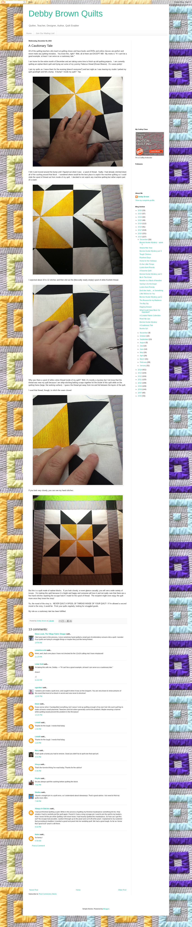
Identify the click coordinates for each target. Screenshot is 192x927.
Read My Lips (145, 319)
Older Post (122, 890)
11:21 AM (38, 680)
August (143, 343)
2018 (140, 227)
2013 (140, 373)
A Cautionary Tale (146, 325)
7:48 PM (38, 801)
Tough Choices (145, 254)
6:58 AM (38, 841)
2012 (140, 376)
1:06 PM (38, 729)
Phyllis (37, 778)
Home (29, 33)
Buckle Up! (144, 329)
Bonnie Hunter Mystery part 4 (151, 251)
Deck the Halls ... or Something (151, 290)
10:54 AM (38, 643)
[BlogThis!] (62, 621)
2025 (140, 214)
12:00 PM (38, 696)
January (143, 366)
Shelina (38, 792)
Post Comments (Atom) (48, 894)
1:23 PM (38, 743)
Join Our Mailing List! (45, 33)
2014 (140, 370)
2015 (140, 237)
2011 (140, 380)
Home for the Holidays (148, 261)
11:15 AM (38, 657)
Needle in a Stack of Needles (151, 281)
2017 (140, 230)
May (142, 352)
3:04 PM (38, 757)
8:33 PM (38, 827)
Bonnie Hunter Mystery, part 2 (151, 297)
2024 (140, 217)
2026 (140, 210)
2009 (140, 386)
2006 (140, 396)
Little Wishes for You (147, 294)
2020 (140, 220)
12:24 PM (38, 715)
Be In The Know (146, 277)
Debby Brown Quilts (66, 13)
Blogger (106, 909)
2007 (140, 393)
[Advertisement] (78, 867)
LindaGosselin (40, 650)
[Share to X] (65, 621)
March (142, 359)
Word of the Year (146, 248)
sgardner (38, 688)
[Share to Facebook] (68, 621)
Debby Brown (143, 197)
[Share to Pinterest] (70, 621)
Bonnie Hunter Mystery (148, 322)
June (142, 349)
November (144, 333)
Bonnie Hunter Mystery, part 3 (151, 274)
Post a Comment (38, 846)
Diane (37, 704)
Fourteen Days (145, 258)
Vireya (37, 764)
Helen (37, 834)
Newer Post (33, 890)
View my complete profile (144, 200)
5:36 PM (38, 771)
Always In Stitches (42, 809)
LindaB (37, 723)
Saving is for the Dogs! (148, 284)
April (142, 356)
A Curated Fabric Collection (150, 315)
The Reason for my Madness (150, 300)
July (141, 346)
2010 (140, 383)
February (143, 362)
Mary (37, 750)
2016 (140, 233)
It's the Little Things (147, 264)
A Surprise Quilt (145, 271)
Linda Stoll (39, 664)
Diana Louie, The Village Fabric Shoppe (50, 634)
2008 (140, 389)
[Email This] (60, 621)
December (144, 240)
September (144, 339)
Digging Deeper (146, 307)
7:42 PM (38, 785)
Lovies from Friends (147, 267)
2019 (140, 224)
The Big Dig (144, 304)
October (143, 336)
